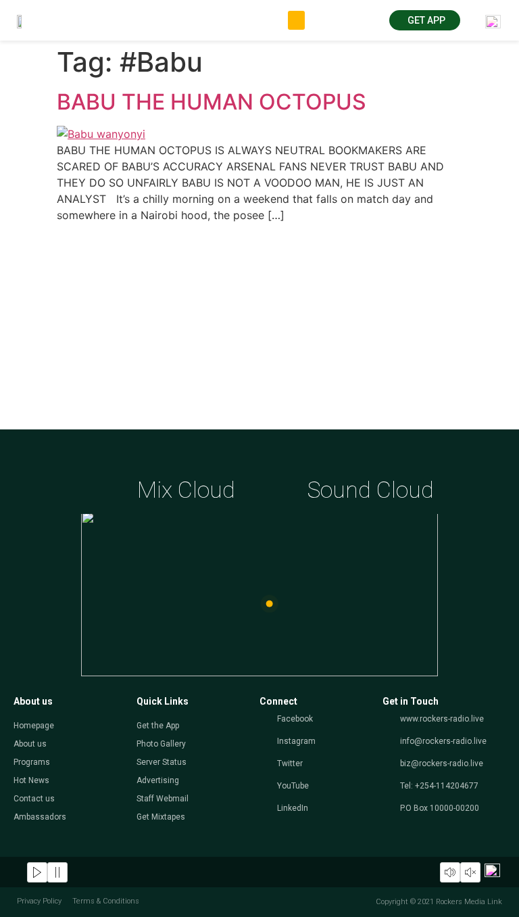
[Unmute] (470, 872)
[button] (296, 20)
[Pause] (57, 872)
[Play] (37, 872)
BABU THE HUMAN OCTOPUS (211, 102)
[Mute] (450, 872)
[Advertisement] (259, 328)
